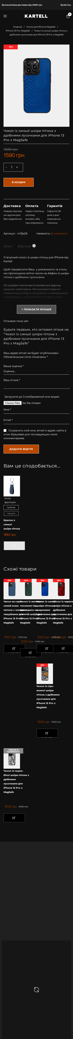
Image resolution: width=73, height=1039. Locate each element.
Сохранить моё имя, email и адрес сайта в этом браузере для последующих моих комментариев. (35, 434)
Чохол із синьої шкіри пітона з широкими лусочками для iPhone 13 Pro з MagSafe (46, 612)
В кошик (19, 182)
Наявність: (43, 233)
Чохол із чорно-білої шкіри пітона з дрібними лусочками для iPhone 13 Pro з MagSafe (16, 781)
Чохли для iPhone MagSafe (40, 26)
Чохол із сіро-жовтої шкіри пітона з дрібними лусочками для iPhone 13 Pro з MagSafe (48, 697)
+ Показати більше (37, 309)
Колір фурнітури (10, 500)
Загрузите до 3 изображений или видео (31, 396)
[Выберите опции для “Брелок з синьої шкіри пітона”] (14, 545)
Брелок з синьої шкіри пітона (12, 524)
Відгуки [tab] (26, 246)
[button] (14, 648)
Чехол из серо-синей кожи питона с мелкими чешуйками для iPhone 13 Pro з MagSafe (15, 612)
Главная (17, 26)
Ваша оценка (14, 366)
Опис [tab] (7, 246)
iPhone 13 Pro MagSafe (18, 30)
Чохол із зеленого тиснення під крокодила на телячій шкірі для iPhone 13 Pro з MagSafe (31, 612)
